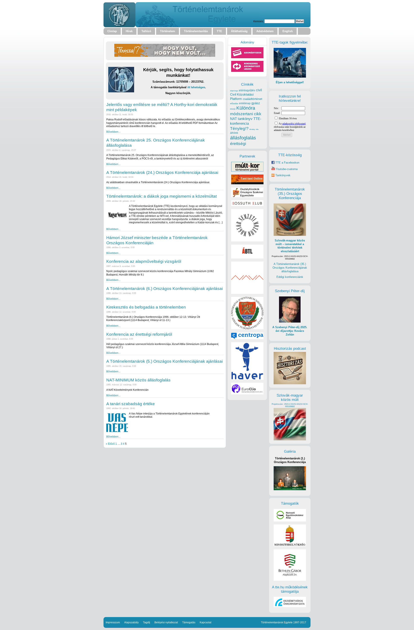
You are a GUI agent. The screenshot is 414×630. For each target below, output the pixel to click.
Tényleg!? (239, 128)
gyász (255, 103)
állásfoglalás (243, 137)
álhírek (234, 132)
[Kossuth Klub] (247, 205)
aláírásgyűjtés (247, 90)
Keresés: (258, 21)
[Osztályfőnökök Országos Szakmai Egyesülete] (247, 196)
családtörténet (252, 99)
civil (259, 90)
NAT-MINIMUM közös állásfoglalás (138, 380)
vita (257, 129)
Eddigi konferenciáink (289, 277)
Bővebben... (113, 131)
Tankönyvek (282, 175)
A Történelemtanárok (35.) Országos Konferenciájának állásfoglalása (290, 267)
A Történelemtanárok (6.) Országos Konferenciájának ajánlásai (164, 288)
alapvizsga (234, 91)
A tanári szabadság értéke (130, 404)
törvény (252, 129)
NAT (233, 119)
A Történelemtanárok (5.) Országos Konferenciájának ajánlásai (164, 361)
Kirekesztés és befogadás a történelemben (146, 307)
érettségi (238, 143)
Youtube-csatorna (286, 169)
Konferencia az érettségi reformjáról (139, 334)
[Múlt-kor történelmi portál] (247, 170)
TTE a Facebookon (286, 162)
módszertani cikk (245, 114)
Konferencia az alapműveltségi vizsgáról (143, 261)
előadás (234, 103)
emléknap (245, 103)
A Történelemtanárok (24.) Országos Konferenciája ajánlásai (162, 172)
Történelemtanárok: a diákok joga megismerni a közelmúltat (161, 196)
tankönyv (245, 119)
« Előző (110, 443)
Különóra (245, 108)
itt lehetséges (196, 87)
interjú (232, 109)
